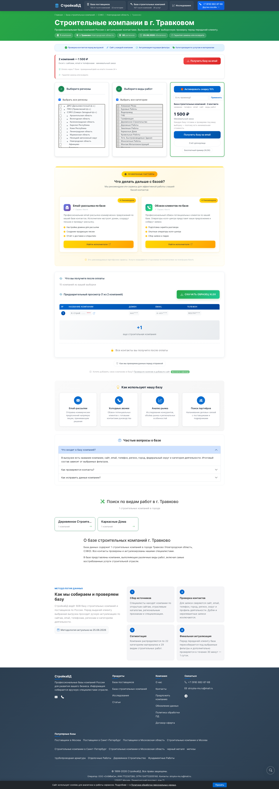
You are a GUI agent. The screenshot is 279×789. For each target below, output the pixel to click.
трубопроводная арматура (70, 758)
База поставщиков (123, 682)
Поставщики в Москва (68, 740)
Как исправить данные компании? (81, 477)
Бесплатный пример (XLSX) (197, 150)
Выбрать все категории (133, 99)
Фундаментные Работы (161, 758)
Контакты (161, 688)
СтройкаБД (71, 5)
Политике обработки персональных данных (153, 785)
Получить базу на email (204, 60)
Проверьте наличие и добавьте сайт (152, 371)
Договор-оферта (165, 722)
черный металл (176, 749)
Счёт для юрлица (197, 143)
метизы (191, 749)
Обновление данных (167, 705)
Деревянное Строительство (129, 758)
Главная (59, 15)
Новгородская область (118, 15)
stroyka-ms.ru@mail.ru (200, 688)
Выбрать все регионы (74, 99)
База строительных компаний (80, 15)
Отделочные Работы (99, 758)
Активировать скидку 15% (197, 89)
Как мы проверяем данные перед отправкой (141, 363)
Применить (216, 97)
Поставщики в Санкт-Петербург (102, 740)
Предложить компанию (163, 697)
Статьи (116, 702)
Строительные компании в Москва (187, 740)
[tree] (81, 126)
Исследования (120, 695)
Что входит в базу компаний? (78, 449)
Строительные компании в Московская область (137, 749)
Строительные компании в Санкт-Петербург (81, 749)
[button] (271, 770)
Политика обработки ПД (168, 714)
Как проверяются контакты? (77, 469)
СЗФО (101, 15)
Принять (219, 785)
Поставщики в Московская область (144, 740)
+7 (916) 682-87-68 (213, 4)
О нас (159, 682)
